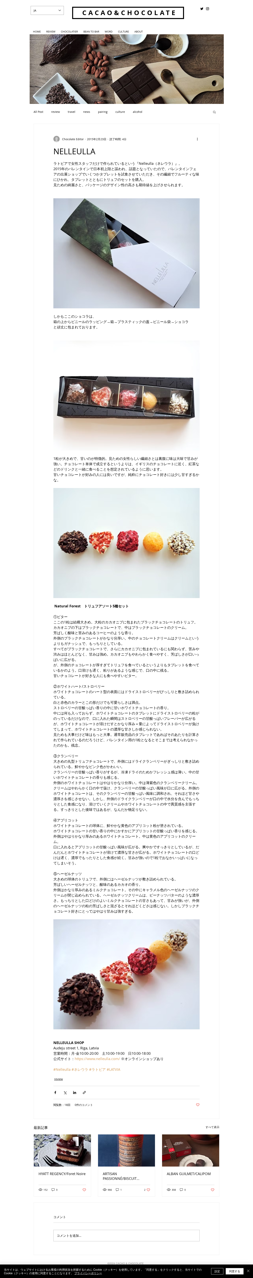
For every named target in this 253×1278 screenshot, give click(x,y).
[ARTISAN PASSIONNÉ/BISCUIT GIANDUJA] (126, 1150)
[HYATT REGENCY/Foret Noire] (62, 1150)
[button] (214, 111)
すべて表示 (212, 1127)
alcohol (137, 112)
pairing (103, 112)
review (55, 112)
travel (71, 112)
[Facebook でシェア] (55, 1092)
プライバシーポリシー (88, 1273)
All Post (38, 112)
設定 (217, 1271)
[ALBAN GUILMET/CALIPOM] (190, 1150)
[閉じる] (248, 1271)
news (86, 112)
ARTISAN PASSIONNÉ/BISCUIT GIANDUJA (120, 1176)
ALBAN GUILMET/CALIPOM (189, 1173)
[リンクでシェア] (84, 1092)
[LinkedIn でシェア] (74, 1092)
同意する (234, 1271)
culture (120, 112)
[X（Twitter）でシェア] (65, 1092)
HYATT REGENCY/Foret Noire (62, 1173)
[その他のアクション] (197, 139)
